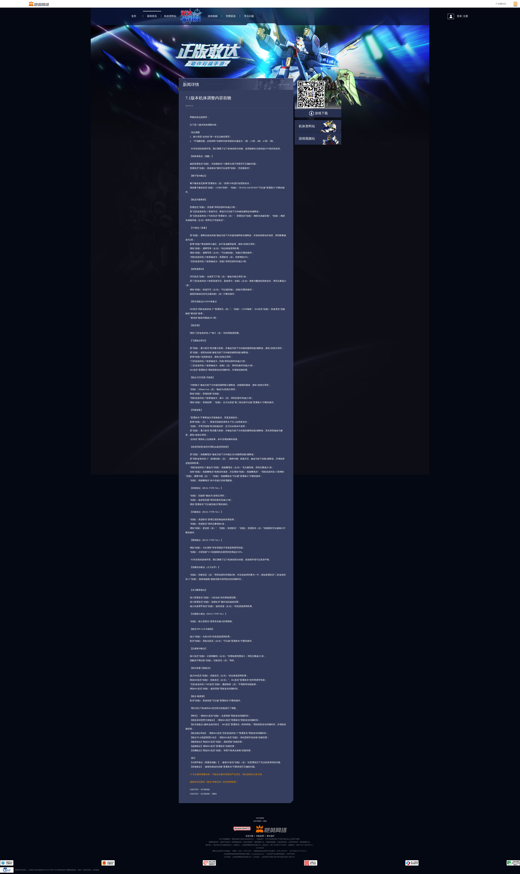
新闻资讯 (152, 16)
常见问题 (249, 16)
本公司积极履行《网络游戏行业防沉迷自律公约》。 (237, 839)
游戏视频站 (307, 138)
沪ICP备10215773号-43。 (299, 851)
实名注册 (249, 836)
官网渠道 (231, 16)
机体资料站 (170, 16)
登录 (459, 16)
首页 (133, 16)
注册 (465, 16)
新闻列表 (286, 85)
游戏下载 (321, 113)
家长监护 (270, 836)
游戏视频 (212, 16)
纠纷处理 (260, 836)
